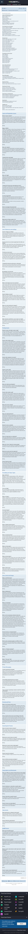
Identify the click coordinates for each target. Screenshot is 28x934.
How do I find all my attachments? (7, 102)
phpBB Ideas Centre (6, 843)
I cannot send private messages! (7, 76)
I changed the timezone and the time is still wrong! (10, 30)
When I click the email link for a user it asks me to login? (11, 35)
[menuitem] (5, 8)
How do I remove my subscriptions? (8, 97)
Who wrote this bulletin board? (7, 105)
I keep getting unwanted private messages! (9, 77)
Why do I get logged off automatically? (8, 23)
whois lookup (5, 854)
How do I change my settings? (7, 27)
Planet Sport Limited (21, 930)
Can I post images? (5, 57)
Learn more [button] (4, 926)
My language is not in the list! (6, 31)
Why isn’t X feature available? (7, 106)
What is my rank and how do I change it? (8, 34)
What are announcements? (6, 59)
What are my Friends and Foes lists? (8, 82)
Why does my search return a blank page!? (9, 89)
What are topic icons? (5, 62)
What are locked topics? (6, 61)
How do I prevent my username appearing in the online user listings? (13, 28)
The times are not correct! (6, 29)
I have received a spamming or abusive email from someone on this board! (13, 79)
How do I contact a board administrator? (8, 109)
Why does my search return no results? (8, 88)
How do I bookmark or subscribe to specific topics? (10, 95)
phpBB (22, 277)
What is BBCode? (5, 54)
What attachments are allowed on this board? (9, 101)
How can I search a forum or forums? (8, 87)
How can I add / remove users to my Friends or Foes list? (11, 83)
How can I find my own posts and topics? (8, 91)
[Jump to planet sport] (14, 4)
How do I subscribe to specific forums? (8, 96)
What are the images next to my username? (9, 32)
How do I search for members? (7, 90)
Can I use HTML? (5, 55)
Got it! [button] (21, 923)
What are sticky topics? (6, 60)
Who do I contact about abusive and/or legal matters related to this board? (12, 108)
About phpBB (10, 835)
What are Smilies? (5, 56)
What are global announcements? (7, 58)
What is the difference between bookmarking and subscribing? (12, 94)
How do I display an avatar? (6, 33)
